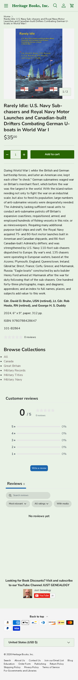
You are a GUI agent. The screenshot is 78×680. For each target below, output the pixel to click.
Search (7, 660)
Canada (8, 361)
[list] (39, 64)
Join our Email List (54, 660)
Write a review (39, 468)
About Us (20, 660)
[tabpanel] (39, 524)
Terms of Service (50, 667)
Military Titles (13, 375)
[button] (39, 426)
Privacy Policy (31, 667)
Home (7, 16)
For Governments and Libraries (20, 670)
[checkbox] (63, 503)
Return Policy (57, 663)
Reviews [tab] (16, 483)
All (6, 357)
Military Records (15, 370)
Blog (70, 660)
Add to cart (52, 154)
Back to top (37, 616)
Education (9, 663)
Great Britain (12, 366)
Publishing (40, 663)
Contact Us (35, 660)
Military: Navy (13, 379)
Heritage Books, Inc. (23, 654)
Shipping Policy (12, 667)
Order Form (24, 663)
